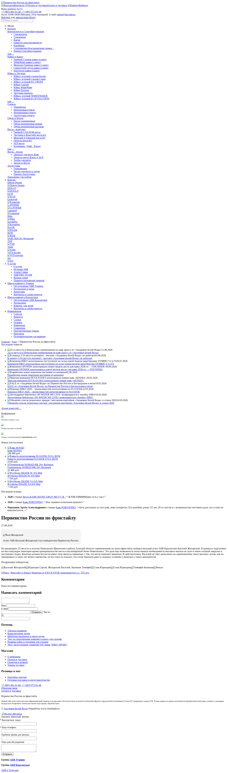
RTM (10, 233)
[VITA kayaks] (15, 255)
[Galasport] (13, 213)
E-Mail (4, 608)
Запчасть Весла (22, 163)
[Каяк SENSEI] (15, 447)
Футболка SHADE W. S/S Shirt (23, 475)
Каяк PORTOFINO (33, 502)
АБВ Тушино (17, 759)
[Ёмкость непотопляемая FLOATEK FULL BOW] (33, 456)
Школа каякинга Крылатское (22, 297)
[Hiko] (11, 219)
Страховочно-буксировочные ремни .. (34, 48)
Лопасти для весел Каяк (26, 154)
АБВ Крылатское (20, 765)
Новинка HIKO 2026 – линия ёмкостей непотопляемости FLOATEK (43, 391)
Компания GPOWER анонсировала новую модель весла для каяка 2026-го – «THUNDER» (55, 369)
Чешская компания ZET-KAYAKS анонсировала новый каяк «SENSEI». (45, 380)
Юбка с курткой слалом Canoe (30, 79)
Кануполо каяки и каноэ (27, 70)
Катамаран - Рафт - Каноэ (27, 146)
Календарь (19, 291)
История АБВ (21, 269)
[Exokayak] (13, 202)
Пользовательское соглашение (30, 336)
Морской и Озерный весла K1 (29, 137)
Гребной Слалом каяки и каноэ (30, 59)
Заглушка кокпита (23, 93)
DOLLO (11, 188)
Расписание (20, 303)
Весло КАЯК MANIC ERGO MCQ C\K (44, 497)
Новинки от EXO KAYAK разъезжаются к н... (56, 572)
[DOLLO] (13, 191)
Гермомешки (20, 168)
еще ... (10, 54)
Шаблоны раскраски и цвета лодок (26, 636)
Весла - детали (15, 151)
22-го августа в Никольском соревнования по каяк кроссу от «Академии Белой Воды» (53, 352)
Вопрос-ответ (21, 277)
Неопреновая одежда (25, 112)
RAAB (11, 227)
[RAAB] (12, 230)
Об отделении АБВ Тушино (28, 286)
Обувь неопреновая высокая (29, 126)
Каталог (11, 28)
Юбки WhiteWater (23, 87)
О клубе (11, 263)
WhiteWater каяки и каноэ (27, 62)
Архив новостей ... (11, 408)
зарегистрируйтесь (26, 17)
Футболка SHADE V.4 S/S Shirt (23, 484)
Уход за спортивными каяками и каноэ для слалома (34, 639)
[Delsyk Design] (16, 185)
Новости (18, 317)
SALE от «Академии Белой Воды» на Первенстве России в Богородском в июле (50, 386)
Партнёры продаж (17, 677)
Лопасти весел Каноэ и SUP (28, 157)
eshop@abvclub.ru (66, 14)
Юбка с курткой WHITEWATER (31, 96)
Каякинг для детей (23, 305)
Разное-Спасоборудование (28, 51)
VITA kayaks (14, 252)
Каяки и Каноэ (15, 56)
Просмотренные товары (26, 331)
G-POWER (13, 205)
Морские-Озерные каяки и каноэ (31, 65)
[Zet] (10, 261)
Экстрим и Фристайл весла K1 (30, 135)
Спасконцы (20, 37)
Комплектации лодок (18, 633)
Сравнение (19, 328)
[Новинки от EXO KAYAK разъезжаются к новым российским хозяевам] (85, 572)
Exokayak (12, 199)
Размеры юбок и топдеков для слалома (27, 642)
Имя (3, 605)
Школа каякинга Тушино (20, 283)
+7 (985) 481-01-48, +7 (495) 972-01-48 (21, 11)
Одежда (11, 104)
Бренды (11, 179)
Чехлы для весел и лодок (27, 171)
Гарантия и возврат (17, 662)
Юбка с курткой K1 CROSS (28, 82)
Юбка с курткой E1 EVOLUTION (31, 98)
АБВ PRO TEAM (23, 275)
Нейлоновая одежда (24, 109)
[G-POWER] (14, 207)
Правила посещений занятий (29, 280)
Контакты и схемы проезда (28, 294)
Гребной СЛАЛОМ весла (27, 132)
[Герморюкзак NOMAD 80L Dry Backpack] (30, 464)
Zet (9, 258)
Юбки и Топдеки (16, 73)
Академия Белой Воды (16, 708)
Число (47, 612)
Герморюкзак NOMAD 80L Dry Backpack (29, 467)
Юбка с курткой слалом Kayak (30, 76)
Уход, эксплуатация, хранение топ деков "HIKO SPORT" (37, 644)
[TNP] (11, 244)
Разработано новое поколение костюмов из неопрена (35, 375)
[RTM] (11, 235)
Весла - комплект (16, 129)
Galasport (12, 210)
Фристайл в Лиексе (20, 572)
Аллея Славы (21, 272)
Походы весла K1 (23, 140)
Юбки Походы (21, 90)
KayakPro (12, 221)
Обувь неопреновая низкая (28, 123)
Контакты (19, 333)
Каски (17, 40)
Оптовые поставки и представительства (28, 680)
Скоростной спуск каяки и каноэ (31, 68)
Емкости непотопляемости (28, 42)
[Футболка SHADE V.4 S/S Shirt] (25, 481)
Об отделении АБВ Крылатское (30, 300)
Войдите (5, 17)
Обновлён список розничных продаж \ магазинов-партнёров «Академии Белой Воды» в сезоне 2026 (60, 403)
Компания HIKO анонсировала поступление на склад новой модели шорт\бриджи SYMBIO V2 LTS (60, 363)
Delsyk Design (14, 182)
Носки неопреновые (24, 121)
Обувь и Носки (15, 118)
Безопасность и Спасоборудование (25, 31)
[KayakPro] (13, 224)
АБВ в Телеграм (9, 770)
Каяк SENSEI (14, 450)
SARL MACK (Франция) (20, 238)
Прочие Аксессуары (24, 174)
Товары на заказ (15, 665)
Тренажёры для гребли (19, 177)
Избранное (19, 325)
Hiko (9, 216)
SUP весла (19, 143)
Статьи (17, 319)
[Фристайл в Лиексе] (5, 572)
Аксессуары (13, 165)
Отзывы (18, 322)
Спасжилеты (20, 34)
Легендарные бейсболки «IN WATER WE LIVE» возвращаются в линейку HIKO (50, 397)
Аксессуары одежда (24, 115)
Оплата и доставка (17, 659)
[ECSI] (11, 196)
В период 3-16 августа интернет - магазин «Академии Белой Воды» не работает (49, 358)
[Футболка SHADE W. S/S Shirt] (24, 473)
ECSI (10, 193)
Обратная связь (9, 688)
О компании (13, 656)
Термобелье (20, 107)
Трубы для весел (22, 160)
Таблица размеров (17, 630)
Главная (18, 314)
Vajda (10, 247)
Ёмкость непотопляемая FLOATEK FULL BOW (32, 459)
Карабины (19, 45)
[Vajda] (11, 249)
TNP (9, 241)
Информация (14, 311)
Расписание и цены (24, 289)
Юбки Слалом (21, 84)
